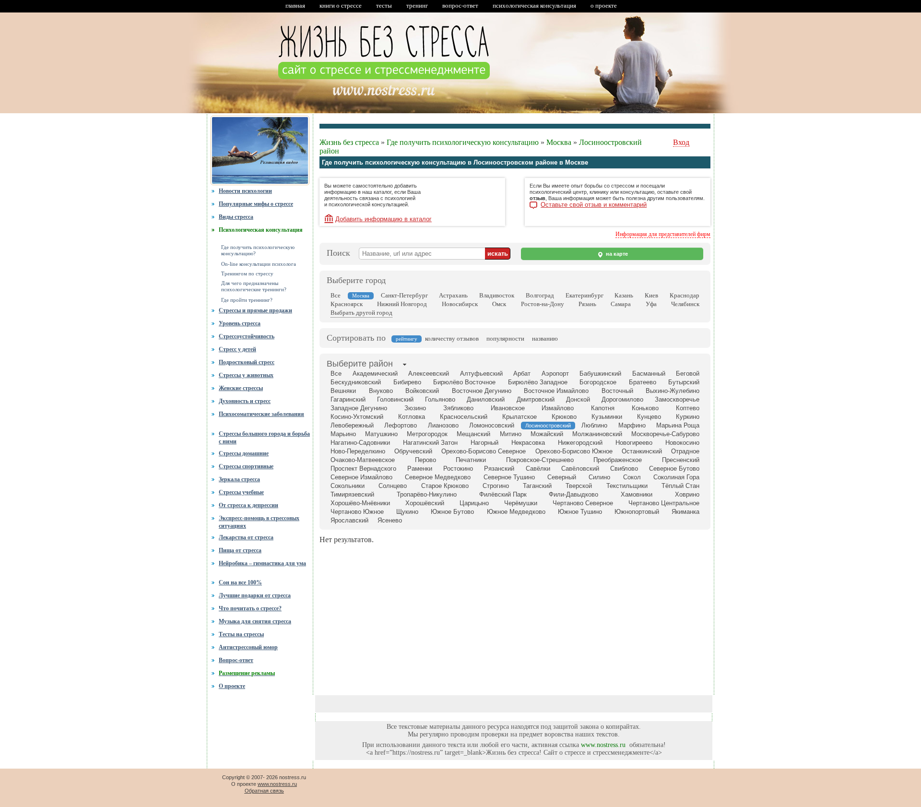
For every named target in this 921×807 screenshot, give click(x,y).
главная (295, 5)
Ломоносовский (491, 425)
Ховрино (687, 494)
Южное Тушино (580, 511)
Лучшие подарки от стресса (255, 595)
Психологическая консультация (261, 229)
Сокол (632, 477)
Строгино (496, 485)
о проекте (603, 5)
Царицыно (474, 503)
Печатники (471, 459)
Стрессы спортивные (246, 466)
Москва (558, 142)
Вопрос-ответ (236, 660)
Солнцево (392, 485)
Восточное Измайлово (556, 390)
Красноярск (347, 304)
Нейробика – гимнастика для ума (262, 563)
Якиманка (685, 511)
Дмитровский (536, 399)
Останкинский (642, 451)
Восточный (617, 390)
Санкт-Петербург (404, 295)
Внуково (381, 390)
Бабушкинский (600, 373)
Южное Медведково (516, 511)
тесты (384, 5)
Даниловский (486, 399)
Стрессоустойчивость (246, 336)
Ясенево (390, 520)
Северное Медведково (438, 477)
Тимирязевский (352, 494)
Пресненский (680, 459)
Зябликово (458, 408)
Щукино (407, 511)
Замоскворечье (677, 399)
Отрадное (685, 451)
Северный (561, 477)
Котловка (411, 416)
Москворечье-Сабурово (665, 434)
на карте (616, 254)
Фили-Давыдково (573, 494)
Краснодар (684, 295)
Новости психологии (245, 191)
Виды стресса (236, 217)
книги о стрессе (340, 5)
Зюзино (415, 408)
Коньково (645, 408)
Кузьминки (606, 416)
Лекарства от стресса (246, 537)
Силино (599, 477)
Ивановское (508, 408)
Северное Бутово (674, 468)
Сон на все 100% (240, 582)
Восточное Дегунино (481, 390)
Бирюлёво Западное (537, 382)
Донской (578, 399)
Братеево (642, 382)
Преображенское (617, 459)
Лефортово (400, 425)
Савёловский (580, 468)
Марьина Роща (677, 425)
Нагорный (484, 442)
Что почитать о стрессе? (250, 608)
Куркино (687, 416)
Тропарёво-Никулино (427, 494)
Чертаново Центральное (663, 503)
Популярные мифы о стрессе (256, 204)
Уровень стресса (239, 323)
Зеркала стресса (239, 479)
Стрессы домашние (244, 453)
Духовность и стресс (245, 401)
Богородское (597, 382)
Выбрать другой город (361, 312)
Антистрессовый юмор (248, 647)
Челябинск (685, 304)
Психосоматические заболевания (261, 414)
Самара (621, 304)
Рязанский (499, 468)
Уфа (651, 304)
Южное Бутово (452, 511)
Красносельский (463, 416)
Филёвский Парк (503, 494)
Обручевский (413, 451)
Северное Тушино (509, 477)
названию (545, 338)
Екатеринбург (584, 295)
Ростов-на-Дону (542, 304)
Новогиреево (633, 442)
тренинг (417, 5)
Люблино (594, 425)
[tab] (360, 364)
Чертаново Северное (583, 503)
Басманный (648, 373)
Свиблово (624, 468)
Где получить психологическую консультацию (463, 142)
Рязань (587, 304)
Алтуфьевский (481, 373)
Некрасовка (528, 442)
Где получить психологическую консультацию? (258, 250)
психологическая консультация (534, 5)
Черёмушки (520, 503)
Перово (425, 459)
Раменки (419, 468)
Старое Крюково (445, 485)
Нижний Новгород (402, 304)
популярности (505, 338)
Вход (681, 142)
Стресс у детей (237, 349)
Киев (651, 295)
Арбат (522, 373)
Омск (499, 304)
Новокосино (682, 442)
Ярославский (349, 520)
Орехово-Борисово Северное (483, 451)
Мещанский (473, 434)
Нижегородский (580, 442)
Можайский (547, 434)
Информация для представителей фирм (662, 234)
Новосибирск (460, 304)
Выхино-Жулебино (672, 390)
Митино (510, 434)
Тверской (579, 485)
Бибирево (407, 382)
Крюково (564, 416)
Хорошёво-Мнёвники (360, 503)
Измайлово (558, 408)
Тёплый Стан (680, 485)
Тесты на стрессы (241, 634)
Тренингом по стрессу (247, 273)
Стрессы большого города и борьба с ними (264, 436)
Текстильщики (627, 485)
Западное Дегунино (359, 408)
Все (336, 295)
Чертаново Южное (357, 511)
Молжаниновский (597, 434)
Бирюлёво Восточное (464, 382)
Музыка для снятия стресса (255, 621)
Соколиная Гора (676, 477)
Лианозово (443, 425)
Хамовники (636, 494)
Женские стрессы (241, 388)
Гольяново (440, 399)
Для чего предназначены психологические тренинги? (253, 286)
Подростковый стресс (246, 362)
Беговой (687, 373)
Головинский (395, 399)
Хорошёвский (424, 503)
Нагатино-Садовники (360, 442)
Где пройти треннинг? (246, 300)
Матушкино (381, 434)
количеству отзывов (452, 338)
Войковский (422, 390)
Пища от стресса (240, 550)
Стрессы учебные (241, 492)
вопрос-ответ (460, 5)
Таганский (537, 485)
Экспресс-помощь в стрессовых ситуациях (259, 522)
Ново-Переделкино (358, 451)
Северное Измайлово (361, 477)
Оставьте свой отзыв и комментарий (594, 205)
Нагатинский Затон (430, 442)
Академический (375, 373)
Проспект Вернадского (363, 468)
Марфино (632, 425)
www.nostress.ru (603, 744)
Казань (623, 295)
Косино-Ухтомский (357, 416)
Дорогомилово (622, 399)
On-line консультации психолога (258, 264)
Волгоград (540, 295)
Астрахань (453, 295)
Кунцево (649, 416)
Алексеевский (428, 373)
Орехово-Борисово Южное (574, 451)
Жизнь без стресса (349, 142)
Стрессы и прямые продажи (255, 310)
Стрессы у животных (246, 375)
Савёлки (538, 468)
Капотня (602, 408)
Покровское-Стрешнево (540, 459)
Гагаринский (348, 399)
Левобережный (352, 425)
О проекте (232, 686)
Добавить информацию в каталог (383, 219)
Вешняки (343, 390)
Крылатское (519, 416)
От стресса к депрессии (248, 505)
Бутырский (683, 382)
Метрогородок (427, 434)
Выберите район (360, 363)
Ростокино (458, 468)
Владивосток (496, 295)
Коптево (687, 408)
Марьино (343, 434)
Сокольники (348, 485)
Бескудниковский (356, 382)
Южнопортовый (636, 511)
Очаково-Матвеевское (363, 459)
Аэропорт (555, 373)
